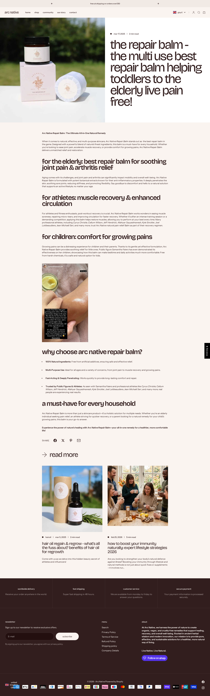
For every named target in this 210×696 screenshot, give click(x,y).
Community (48, 12)
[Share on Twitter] (63, 440)
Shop (36, 12)
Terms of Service (110, 636)
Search (105, 627)
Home (28, 12)
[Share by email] (79, 440)
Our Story (61, 12)
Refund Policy (109, 641)
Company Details (110, 650)
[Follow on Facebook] (203, 682)
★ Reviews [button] (207, 351)
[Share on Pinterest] (71, 440)
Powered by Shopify (114, 681)
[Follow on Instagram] (203, 687)
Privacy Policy (109, 632)
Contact (73, 12)
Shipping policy (109, 646)
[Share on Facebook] (55, 440)
